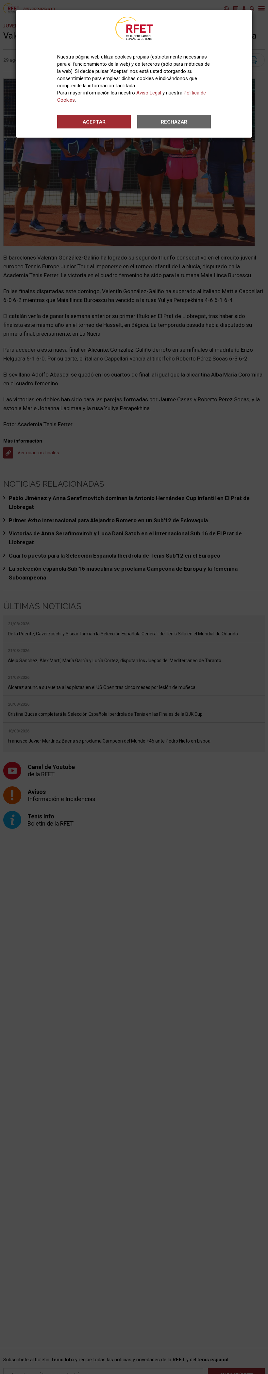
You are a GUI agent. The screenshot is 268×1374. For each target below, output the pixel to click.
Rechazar (174, 122)
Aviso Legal (148, 93)
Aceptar (94, 122)
